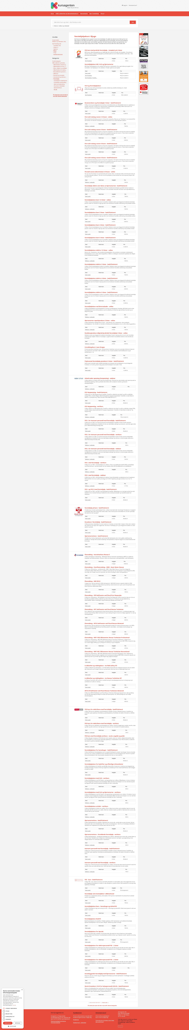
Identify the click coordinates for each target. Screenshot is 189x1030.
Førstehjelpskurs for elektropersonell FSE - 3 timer (101, 959)
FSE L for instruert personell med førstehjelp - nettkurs (103, 434)
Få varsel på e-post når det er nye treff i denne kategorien (60, 95)
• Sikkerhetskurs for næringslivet (60, 70)
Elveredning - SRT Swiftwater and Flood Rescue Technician (104, 609)
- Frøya (54, 52)
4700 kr (126, 648)
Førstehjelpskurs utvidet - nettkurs (96, 806)
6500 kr (126, 956)
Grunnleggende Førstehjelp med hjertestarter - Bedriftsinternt (106, 974)
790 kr (126, 732)
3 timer (113, 95)
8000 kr (126, 620)
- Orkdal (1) (55, 47)
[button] (12, 1026)
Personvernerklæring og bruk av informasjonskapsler (58, 1021)
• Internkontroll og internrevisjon (60, 77)
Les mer (14, 1005)
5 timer (113, 113)
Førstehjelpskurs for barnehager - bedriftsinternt (101, 750)
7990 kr (126, 196)
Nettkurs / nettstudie (89, 126)
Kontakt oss (76, 1019)
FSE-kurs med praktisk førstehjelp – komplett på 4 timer (103, 50)
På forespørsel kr (124, 890)
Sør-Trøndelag (94, 13)
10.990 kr (125, 168)
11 (99, 1002)
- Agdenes (55, 49)
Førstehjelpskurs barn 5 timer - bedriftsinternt (100, 237)
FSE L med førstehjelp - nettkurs (95, 463)
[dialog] (12, 1008)
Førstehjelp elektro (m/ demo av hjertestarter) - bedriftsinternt (106, 186)
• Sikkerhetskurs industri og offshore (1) (60, 64)
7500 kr (126, 903)
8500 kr (126, 634)
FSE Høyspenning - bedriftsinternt (96, 392)
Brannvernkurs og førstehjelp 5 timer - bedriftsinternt (103, 103)
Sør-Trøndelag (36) (56, 43)
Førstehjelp (84, 13)
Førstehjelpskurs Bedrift (93, 919)
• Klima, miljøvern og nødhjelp (60, 68)
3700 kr (126, 662)
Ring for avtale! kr (124, 73)
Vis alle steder (55, 40)
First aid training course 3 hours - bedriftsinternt (101, 129)
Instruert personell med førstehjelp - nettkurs (100, 862)
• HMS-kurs (55, 73)
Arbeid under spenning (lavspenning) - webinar (100, 378)
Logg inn (125, 5)
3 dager (113, 592)
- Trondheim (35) (57, 45)
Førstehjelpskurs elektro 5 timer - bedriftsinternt (101, 292)
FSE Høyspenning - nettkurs (94, 406)
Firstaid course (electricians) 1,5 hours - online (100, 172)
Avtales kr (125, 403)
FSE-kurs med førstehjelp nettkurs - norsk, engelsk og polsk (105, 736)
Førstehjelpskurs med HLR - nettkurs (97, 778)
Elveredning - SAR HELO (92, 581)
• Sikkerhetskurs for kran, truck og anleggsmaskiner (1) (60, 66)
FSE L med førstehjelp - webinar (95, 475)
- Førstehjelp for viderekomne (60, 80)
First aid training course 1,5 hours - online (98, 117)
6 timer (113, 459)
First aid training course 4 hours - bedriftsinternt (101, 143)
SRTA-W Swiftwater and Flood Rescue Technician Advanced (104, 691)
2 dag (113, 687)
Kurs (52, 13)
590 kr (126, 789)
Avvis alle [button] (17, 1023)
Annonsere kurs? (133, 5)
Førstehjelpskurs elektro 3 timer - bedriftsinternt (101, 264)
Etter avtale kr (124, 95)
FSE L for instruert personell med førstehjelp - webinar (103, 449)
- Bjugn (55, 51)
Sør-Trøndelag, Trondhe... (91, 78)
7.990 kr (126, 126)
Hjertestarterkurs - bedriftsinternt (96, 536)
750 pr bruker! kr (124, 417)
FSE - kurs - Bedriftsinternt (94, 880)
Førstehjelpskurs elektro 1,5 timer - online (99, 250)
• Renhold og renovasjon (58, 75)
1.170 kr (126, 486)
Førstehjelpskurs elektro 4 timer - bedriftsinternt (101, 278)
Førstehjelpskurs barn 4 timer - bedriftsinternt (100, 225)
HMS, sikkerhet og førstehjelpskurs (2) (59, 63)
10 (98, 1002)
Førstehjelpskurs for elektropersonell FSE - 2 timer (101, 945)
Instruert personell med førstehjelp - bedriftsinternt (102, 848)
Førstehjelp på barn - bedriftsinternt (97, 508)
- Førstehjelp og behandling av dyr (60, 82)
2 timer (113, 329)
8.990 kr (126, 140)
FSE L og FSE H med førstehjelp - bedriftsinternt (101, 489)
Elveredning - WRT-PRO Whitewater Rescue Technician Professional (107, 637)
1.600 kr (126, 459)
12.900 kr (125, 357)
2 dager (113, 563)
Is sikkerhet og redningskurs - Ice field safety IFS (101, 665)
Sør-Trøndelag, (88, 75)
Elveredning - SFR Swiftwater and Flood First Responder (103, 595)
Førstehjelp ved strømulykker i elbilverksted (99, 894)
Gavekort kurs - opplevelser (79, 1022)
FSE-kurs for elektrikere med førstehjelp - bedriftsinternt (104, 709)
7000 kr (126, 592)
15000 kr (126, 563)
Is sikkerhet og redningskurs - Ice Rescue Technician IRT (103, 678)
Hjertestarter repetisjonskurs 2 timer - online (100, 320)
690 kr (126, 803)
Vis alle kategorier (56, 61)
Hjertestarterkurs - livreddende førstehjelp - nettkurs (102, 834)
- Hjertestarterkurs (57, 87)
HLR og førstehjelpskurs (93, 86)
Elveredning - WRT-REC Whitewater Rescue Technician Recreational (107, 651)
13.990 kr (125, 113)
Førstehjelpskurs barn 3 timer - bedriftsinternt (100, 212)
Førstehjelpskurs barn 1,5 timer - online (98, 200)
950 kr (126, 61)
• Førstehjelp (56, 79)
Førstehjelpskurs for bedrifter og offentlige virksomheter (104, 764)
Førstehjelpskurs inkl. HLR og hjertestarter (99, 64)
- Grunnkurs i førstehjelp (59, 86)
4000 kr (126, 606)
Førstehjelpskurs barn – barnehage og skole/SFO (101, 906)
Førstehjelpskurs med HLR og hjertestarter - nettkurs (103, 792)
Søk (133, 22)
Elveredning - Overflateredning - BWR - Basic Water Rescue (104, 567)
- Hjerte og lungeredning (59, 84)
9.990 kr (126, 154)
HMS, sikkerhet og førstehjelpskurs (67, 13)
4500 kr (126, 577)
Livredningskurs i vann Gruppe (95, 347)
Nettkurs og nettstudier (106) (59, 41)
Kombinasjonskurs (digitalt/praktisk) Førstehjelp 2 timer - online (106, 333)
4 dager (113, 620)
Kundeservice (77, 1013)
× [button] (22, 989)
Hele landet (87, 73)
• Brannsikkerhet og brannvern (60, 71)
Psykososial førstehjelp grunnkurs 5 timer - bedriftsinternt (104, 361)
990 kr (126, 445)
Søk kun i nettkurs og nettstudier (61, 26)
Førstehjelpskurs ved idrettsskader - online (99, 306)
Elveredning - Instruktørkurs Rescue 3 (97, 554)
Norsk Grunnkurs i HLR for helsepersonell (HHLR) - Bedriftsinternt (107, 986)
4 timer (113, 61)
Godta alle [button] (8, 1023)
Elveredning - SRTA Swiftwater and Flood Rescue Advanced (104, 623)
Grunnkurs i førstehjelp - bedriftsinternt (98, 522)
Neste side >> (105, 1002)
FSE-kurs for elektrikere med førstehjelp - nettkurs (102, 723)
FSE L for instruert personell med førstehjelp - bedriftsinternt (105, 420)
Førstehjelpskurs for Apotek (94, 931)
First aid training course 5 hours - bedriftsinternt (101, 158)
